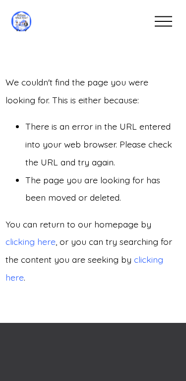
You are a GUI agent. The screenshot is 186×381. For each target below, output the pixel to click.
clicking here (30, 241)
